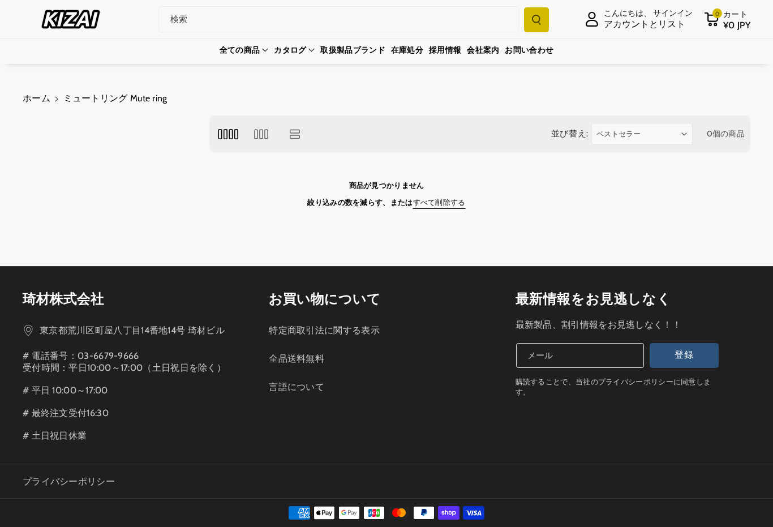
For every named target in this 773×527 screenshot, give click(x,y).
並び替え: (570, 133)
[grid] (228, 134)
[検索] (536, 19)
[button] (727, 19)
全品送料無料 (296, 358)
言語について (296, 387)
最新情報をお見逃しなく (594, 298)
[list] (295, 134)
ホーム (36, 98)
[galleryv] (261, 134)
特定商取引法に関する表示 (324, 330)
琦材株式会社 (63, 298)
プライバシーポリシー (69, 481)
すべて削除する (439, 202)
